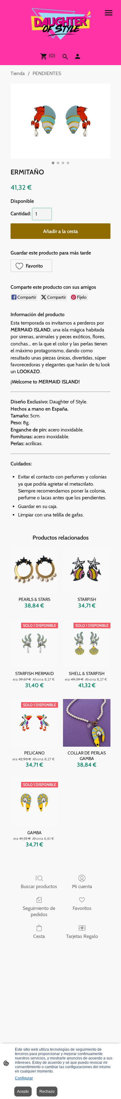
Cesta (39, 936)
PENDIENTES (47, 73)
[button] (31, 265)
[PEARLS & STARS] (34, 569)
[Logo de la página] (60, 24)
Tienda (18, 73)
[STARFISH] (86, 569)
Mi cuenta (82, 886)
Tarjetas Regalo (82, 936)
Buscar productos (39, 886)
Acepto (23, 1091)
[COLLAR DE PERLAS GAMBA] (86, 723)
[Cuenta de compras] (77, 56)
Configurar (24, 1078)
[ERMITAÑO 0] (60, 121)
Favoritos (82, 908)
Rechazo (47, 1091)
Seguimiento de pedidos (39, 911)
